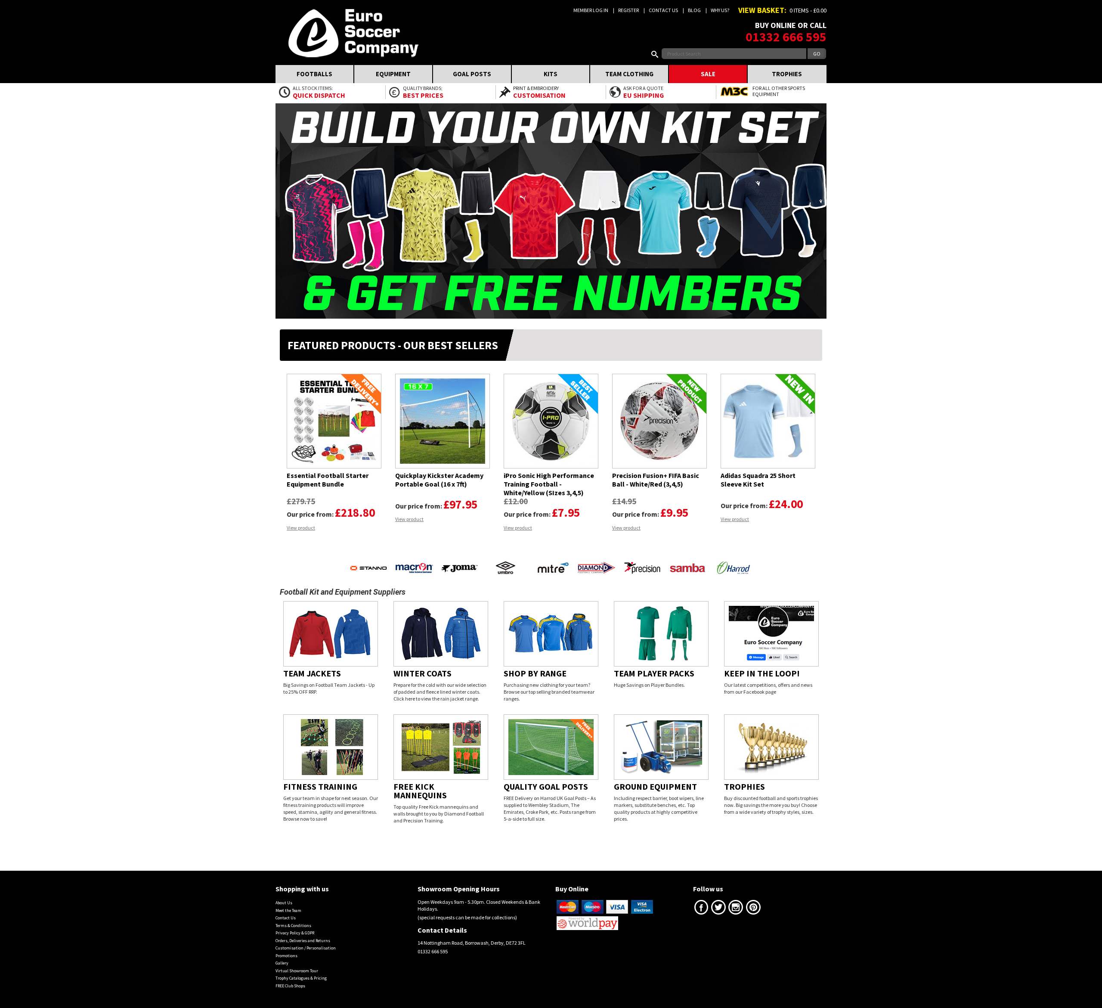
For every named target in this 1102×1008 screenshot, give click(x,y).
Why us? (720, 10)
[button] (286, 550)
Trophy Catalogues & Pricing (301, 969)
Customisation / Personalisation (306, 939)
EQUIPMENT (393, 74)
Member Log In (590, 10)
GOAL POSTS (472, 74)
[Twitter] (718, 900)
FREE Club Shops (290, 977)
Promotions (286, 947)
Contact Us (663, 10)
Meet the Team (288, 902)
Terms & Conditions (293, 917)
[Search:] (656, 53)
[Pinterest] (753, 900)
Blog (694, 10)
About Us (284, 894)
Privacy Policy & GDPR (295, 924)
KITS (550, 74)
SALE (708, 74)
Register (628, 10)
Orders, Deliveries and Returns (303, 932)
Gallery (282, 954)
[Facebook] (701, 900)
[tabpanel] (334, 452)
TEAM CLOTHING (629, 74)
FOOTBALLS (314, 74)
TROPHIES (787, 74)
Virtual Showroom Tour (297, 962)
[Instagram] (735, 900)
